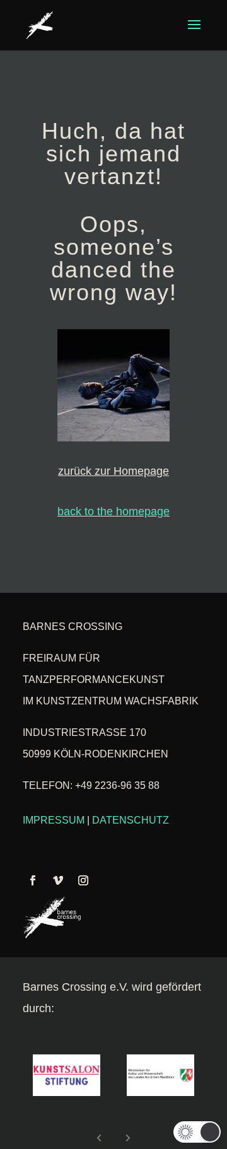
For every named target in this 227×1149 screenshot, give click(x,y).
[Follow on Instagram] (83, 880)
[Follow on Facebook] (33, 880)
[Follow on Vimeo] (58, 880)
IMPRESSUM (53, 820)
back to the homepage (113, 511)
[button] (197, 1132)
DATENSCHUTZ (130, 820)
